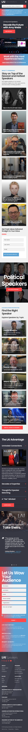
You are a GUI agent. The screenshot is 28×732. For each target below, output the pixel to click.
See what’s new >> (11, 14)
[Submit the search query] (24, 6)
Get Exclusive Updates (10, 254)
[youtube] (11, 660)
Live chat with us (8, 625)
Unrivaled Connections (12, 446)
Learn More (6, 62)
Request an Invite (8, 642)
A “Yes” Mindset (9, 499)
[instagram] (8, 660)
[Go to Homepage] (9, 2)
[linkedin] (6, 660)
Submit (13, 620)
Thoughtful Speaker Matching (10, 491)
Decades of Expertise (11, 484)
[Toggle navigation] (26, 2)
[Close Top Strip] (25, 12)
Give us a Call (6, 633)
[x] (4, 660)
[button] (2, 27)
